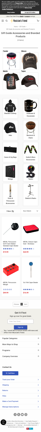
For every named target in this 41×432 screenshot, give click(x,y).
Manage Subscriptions (10, 407)
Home (16, 27)
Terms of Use (28, 7)
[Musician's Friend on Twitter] (18, 414)
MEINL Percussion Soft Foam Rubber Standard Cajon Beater (10, 244)
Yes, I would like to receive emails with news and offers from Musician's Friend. (21, 332)
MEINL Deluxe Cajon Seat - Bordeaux (30, 243)
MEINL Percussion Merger (9, 283)
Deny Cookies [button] (11, 12)
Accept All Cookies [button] (30, 12)
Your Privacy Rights (33, 423)
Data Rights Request (31, 421)
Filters (9, 211)
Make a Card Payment (10, 401)
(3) (33, 289)
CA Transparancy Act (10, 425)
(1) (13, 249)
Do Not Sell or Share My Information (13, 421)
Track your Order (8, 380)
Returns (5, 390)
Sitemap (20, 425)
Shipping (5, 385)
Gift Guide (22, 27)
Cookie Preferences (7, 9)
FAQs (4, 396)
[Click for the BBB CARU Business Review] (29, 429)
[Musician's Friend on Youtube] (22, 414)
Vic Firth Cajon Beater (30, 282)
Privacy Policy (19, 3)
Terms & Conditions (20, 423)
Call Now (11, 373)
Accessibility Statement (30, 425)
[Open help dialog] (3, 422)
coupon (27, 16)
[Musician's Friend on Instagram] (26, 414)
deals (21, 16)
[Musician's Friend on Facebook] (15, 414)
